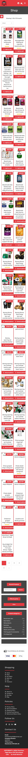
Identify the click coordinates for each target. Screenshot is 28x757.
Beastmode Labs (8, 618)
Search (21, 589)
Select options (9, 194)
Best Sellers (7, 620)
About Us (9, 691)
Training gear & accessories (11, 632)
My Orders (9, 676)
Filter (14, 604)
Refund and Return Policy (14, 714)
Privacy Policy (10, 707)
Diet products (7, 623)
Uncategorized (8, 634)
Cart (8, 680)
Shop (8, 674)
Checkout (9, 681)
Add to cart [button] (8, 49)
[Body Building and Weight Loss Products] (4, 3)
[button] (25, 3)
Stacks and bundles (9, 629)
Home (8, 673)
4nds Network (17, 754)
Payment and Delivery (13, 712)
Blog (8, 697)
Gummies (6, 625)
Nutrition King (7, 627)
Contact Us (10, 693)
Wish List (9, 678)
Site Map (9, 695)
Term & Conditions (12, 708)
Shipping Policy (11, 710)
